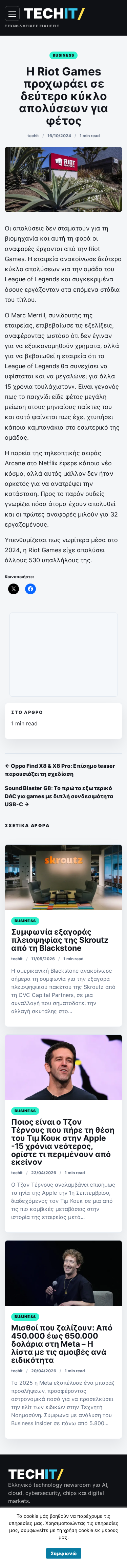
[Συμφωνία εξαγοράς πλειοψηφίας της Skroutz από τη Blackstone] (63, 877)
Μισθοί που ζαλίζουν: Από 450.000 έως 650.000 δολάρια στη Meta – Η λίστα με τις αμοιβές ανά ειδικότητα (61, 1344)
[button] (63, 1553)
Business (63, 55)
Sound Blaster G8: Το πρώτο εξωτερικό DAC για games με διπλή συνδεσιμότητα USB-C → (59, 796)
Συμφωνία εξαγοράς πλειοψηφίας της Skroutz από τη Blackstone (59, 940)
